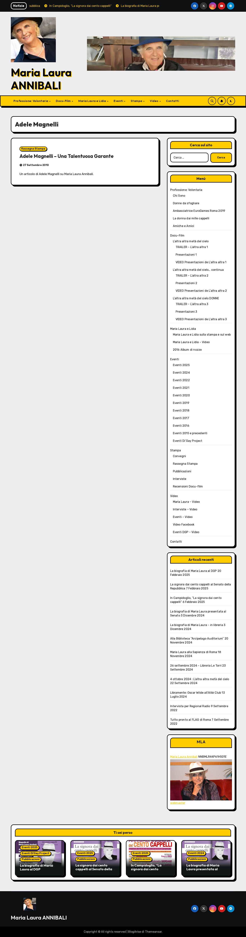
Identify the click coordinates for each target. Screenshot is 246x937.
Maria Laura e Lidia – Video (191, 342)
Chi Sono (179, 195)
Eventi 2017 (181, 418)
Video (154, 101)
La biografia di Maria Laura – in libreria (196, 625)
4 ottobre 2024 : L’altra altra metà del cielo (199, 679)
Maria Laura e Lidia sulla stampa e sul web (202, 334)
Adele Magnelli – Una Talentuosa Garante (66, 156)
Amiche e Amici (183, 226)
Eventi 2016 (181, 425)
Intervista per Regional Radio (190, 706)
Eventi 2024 (181, 372)
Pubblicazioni (182, 471)
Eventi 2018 (181, 410)
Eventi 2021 (181, 387)
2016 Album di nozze (187, 349)
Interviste (179, 479)
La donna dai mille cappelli (191, 218)
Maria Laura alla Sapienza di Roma (193, 652)
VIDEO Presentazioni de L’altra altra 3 (201, 319)
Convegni (179, 456)
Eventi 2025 (181, 365)
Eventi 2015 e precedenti (190, 433)
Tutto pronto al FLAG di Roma (190, 719)
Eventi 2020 (181, 395)
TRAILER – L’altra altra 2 (192, 275)
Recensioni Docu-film (188, 486)
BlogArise (134, 931)
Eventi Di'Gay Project (35, 853)
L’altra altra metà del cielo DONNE (196, 298)
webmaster (177, 803)
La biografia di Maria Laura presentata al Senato (202, 869)
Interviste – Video (185, 509)
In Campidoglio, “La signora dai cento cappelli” (146, 869)
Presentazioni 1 (186, 254)
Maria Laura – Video (186, 501)
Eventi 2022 (181, 380)
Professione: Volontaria (31, 101)
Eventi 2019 (181, 403)
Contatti (172, 101)
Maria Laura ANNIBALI (41, 78)
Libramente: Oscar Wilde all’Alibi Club (195, 692)
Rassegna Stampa (33, 148)
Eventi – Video (183, 517)
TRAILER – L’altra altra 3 (192, 304)
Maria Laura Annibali (184, 756)
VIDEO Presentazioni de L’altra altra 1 (201, 262)
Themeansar (153, 931)
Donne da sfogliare (186, 203)
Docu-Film (63, 101)
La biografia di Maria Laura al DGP (193, 571)
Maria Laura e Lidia (92, 101)
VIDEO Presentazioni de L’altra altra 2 (201, 290)
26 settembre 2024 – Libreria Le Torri (196, 665)
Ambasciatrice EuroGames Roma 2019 (199, 211)
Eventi (119, 101)
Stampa (137, 101)
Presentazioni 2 (186, 283)
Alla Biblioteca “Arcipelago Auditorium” (197, 638)
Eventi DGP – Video (186, 532)
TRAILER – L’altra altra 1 (192, 247)
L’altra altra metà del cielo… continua (198, 270)
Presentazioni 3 (186, 311)
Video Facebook (183, 524)
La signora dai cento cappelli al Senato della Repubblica (93, 869)
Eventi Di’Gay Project (187, 441)
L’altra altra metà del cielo (191, 241)
